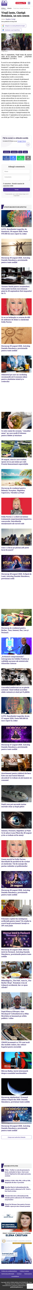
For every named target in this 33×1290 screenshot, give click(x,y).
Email (28, 159)
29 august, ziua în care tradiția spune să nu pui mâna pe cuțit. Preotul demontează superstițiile (14, 461)
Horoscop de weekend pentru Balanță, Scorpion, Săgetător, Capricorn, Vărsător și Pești (13, 490)
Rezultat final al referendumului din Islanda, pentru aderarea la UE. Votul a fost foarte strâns (18, 1189)
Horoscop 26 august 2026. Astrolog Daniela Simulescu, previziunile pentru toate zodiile (15, 892)
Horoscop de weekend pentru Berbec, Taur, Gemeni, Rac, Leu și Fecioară (15, 630)
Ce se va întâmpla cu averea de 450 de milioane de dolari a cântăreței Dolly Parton (15, 319)
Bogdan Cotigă (10, 19)
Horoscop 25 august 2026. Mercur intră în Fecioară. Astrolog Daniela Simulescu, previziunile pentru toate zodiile (16, 953)
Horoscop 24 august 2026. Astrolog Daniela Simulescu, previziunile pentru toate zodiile (15, 1128)
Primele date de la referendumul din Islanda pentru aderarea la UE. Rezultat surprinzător (18, 1198)
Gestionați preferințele (7, 1274)
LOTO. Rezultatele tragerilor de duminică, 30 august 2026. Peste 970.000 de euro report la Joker (14, 231)
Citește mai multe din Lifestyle (16, 1137)
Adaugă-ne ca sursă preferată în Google (15, 25)
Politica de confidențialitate (9, 1271)
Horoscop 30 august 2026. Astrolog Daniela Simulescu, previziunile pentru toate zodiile (15, 260)
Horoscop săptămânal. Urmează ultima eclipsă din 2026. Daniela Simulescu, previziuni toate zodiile (15, 1099)
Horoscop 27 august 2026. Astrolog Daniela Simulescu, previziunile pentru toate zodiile (15, 746)
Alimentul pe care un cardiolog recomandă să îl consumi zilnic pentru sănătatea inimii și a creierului (14, 378)
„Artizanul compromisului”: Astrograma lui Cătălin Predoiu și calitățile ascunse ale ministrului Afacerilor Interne (15, 659)
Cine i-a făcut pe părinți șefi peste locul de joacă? (15, 548)
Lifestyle (9, 8)
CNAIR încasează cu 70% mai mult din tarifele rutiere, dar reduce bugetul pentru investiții (15, 1044)
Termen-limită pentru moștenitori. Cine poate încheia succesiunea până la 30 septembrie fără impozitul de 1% (16, 289)
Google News (21, 141)
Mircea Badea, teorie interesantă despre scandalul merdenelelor (14, 1072)
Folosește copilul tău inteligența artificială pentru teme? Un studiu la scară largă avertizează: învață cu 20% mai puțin (16, 922)
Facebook (6, 159)
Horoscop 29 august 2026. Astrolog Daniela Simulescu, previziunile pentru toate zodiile (15, 348)
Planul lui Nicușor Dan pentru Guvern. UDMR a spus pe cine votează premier (17, 1205)
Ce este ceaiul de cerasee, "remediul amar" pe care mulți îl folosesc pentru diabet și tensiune (15, 433)
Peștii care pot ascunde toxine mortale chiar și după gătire (13, 805)
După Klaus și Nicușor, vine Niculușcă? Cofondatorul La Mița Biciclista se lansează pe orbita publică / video (15, 1014)
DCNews (6, 3)
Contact (19, 1274)
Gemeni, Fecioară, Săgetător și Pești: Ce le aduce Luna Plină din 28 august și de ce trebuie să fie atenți (16, 832)
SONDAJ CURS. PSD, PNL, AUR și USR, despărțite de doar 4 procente (18, 1181)
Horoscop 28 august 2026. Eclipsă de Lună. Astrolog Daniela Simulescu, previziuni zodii (16, 576)
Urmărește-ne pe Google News (12, 30)
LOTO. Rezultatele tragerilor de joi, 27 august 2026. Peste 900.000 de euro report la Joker (15, 718)
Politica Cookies (24, 1271)
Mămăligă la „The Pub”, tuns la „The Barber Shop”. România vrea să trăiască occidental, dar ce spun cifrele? (16, 983)
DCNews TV (20, 3)
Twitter (13, 159)
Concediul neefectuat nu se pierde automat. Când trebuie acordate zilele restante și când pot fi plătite (15, 689)
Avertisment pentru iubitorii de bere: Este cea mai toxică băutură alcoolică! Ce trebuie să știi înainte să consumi (16, 776)
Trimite (16, 189)
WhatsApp (21, 159)
